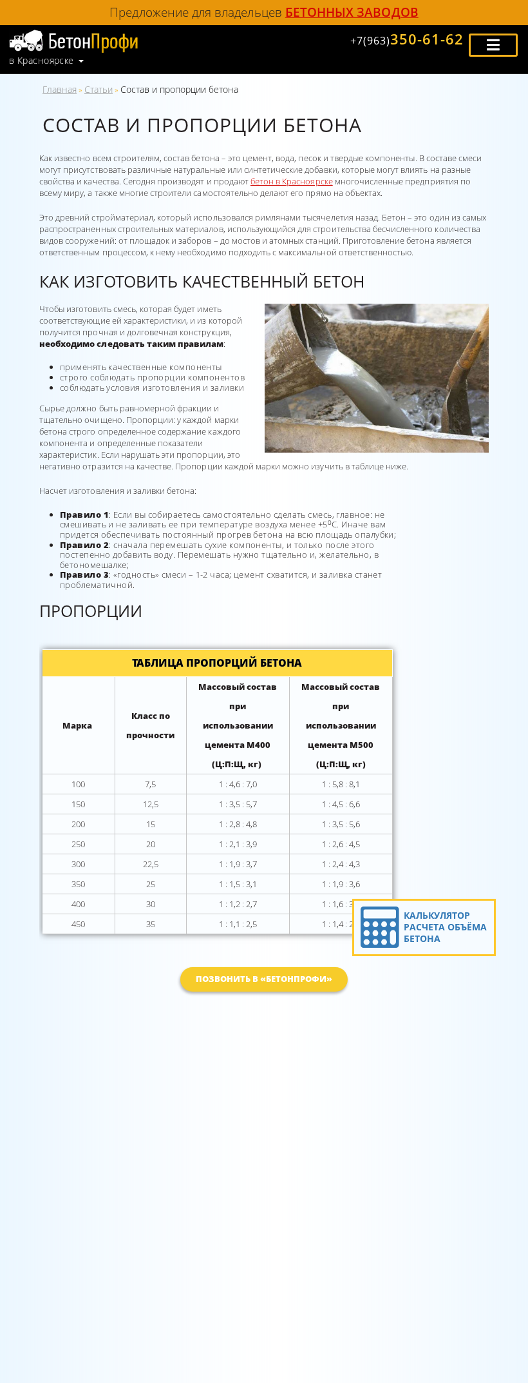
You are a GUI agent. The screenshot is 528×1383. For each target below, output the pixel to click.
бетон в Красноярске (291, 181)
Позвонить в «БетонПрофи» (264, 979)
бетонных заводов (352, 12)
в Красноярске (41, 60)
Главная (59, 89)
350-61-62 (407, 39)
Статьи (98, 89)
